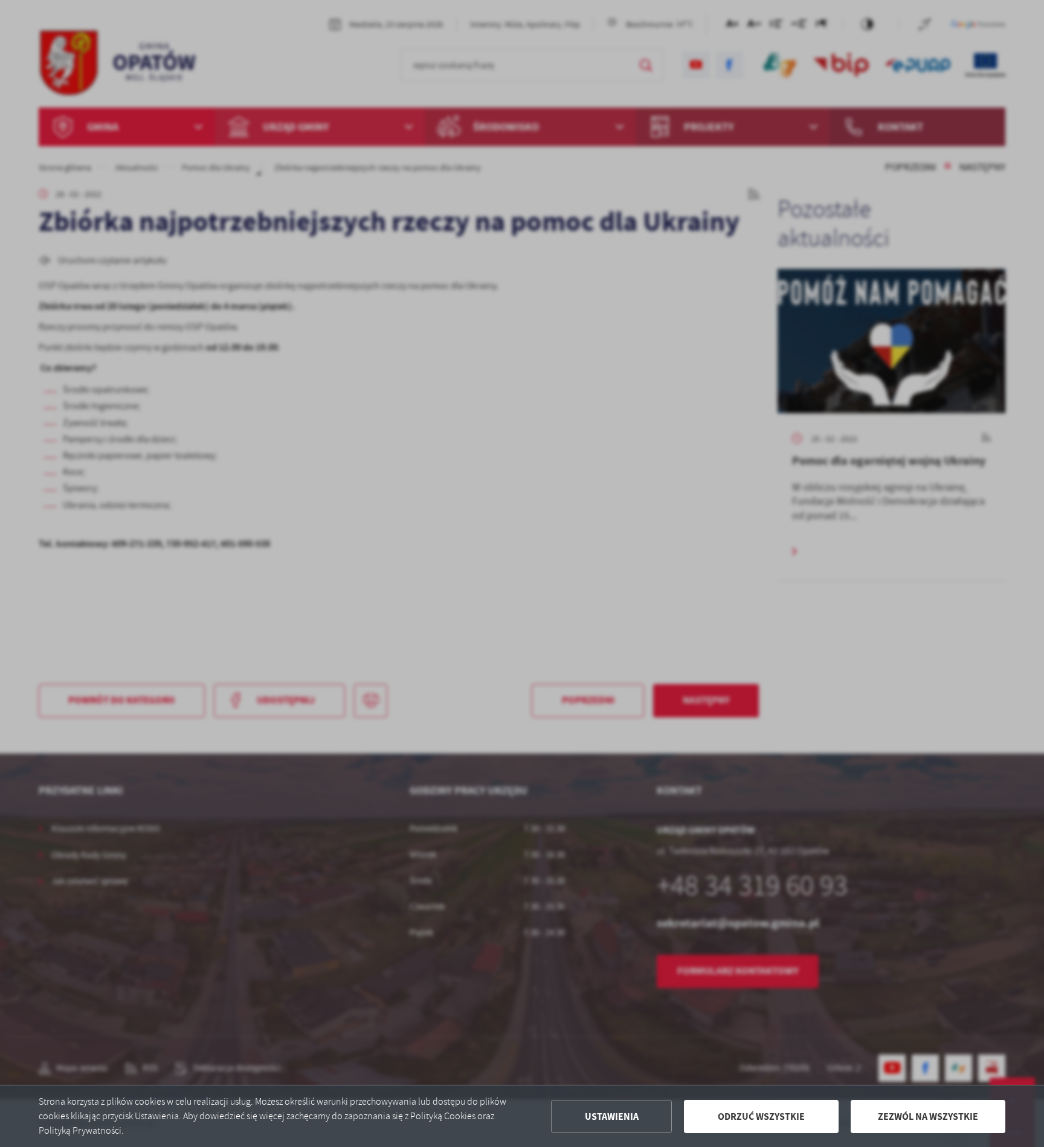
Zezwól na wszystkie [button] (928, 1116)
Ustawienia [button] (612, 1116)
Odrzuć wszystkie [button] (761, 1116)
